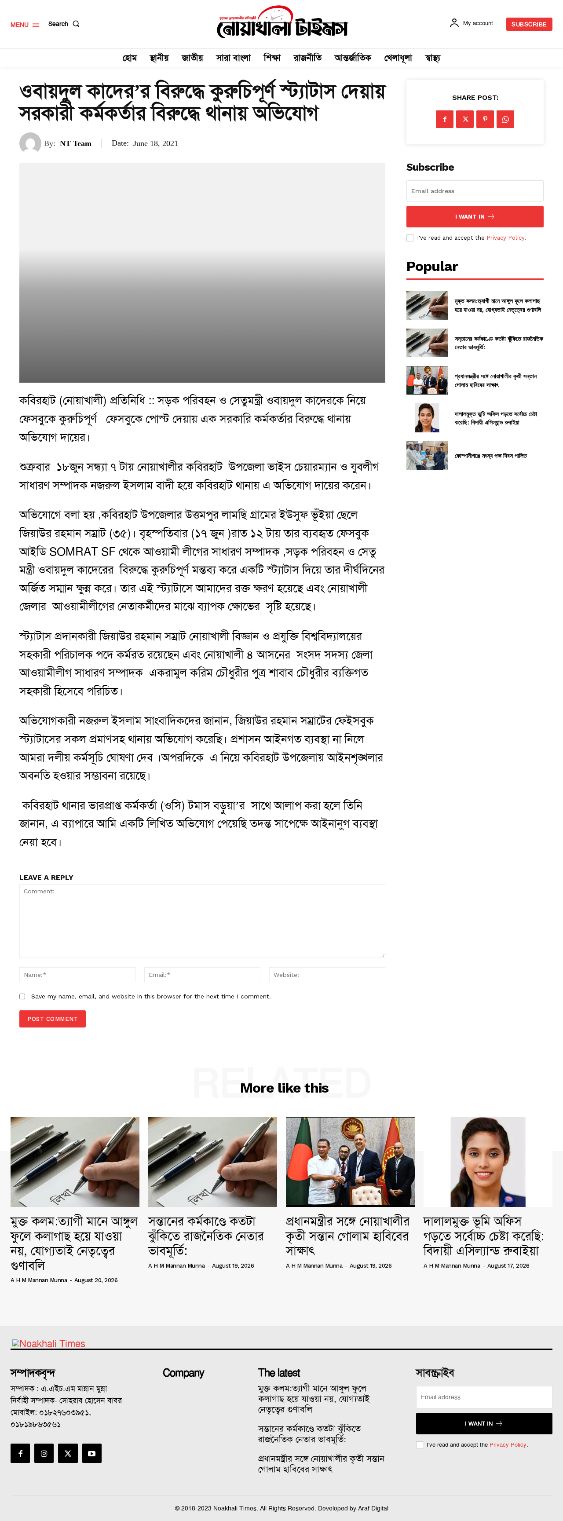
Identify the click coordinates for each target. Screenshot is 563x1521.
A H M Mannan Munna (39, 1280)
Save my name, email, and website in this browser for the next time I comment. (151, 996)
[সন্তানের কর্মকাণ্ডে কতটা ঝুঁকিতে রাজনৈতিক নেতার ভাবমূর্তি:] (426, 343)
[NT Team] (31, 143)
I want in (470, 216)
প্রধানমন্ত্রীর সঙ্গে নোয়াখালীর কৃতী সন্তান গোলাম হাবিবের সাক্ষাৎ (496, 380)
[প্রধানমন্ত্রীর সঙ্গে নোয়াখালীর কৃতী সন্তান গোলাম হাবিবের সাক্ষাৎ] (426, 380)
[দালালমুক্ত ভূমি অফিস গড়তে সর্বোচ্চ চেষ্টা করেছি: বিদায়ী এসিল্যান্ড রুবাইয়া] (426, 417)
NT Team (75, 143)
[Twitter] (465, 119)
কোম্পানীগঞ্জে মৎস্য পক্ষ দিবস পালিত (491, 455)
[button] (65, 24)
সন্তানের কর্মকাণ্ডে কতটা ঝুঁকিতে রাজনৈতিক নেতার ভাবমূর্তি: (206, 1236)
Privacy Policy (505, 237)
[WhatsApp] (505, 119)
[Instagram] (44, 1453)
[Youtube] (92, 1453)
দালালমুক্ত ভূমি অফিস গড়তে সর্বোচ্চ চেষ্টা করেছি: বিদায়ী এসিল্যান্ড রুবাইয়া (496, 418)
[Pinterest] (485, 119)
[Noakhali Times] (283, 22)
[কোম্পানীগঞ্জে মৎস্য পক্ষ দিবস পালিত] (426, 455)
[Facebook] (444, 119)
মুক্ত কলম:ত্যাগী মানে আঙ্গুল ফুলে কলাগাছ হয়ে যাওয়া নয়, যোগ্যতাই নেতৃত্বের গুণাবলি (498, 305)
